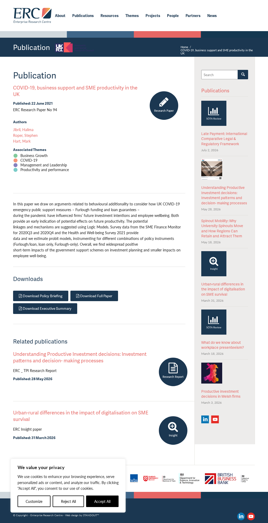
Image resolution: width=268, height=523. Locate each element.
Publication (31, 47)
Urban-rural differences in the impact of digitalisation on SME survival (80, 416)
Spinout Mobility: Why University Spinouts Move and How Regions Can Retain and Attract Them (222, 228)
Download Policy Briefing (42, 295)
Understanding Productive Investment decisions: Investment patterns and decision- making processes (80, 357)
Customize (34, 501)
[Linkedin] (205, 419)
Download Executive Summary (46, 308)
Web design (72, 515)
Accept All (102, 501)
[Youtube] (215, 419)
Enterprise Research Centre (46, 515)
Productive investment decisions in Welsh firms (221, 394)
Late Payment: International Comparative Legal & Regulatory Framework (224, 138)
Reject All (68, 501)
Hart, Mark (22, 141)
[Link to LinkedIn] (241, 516)
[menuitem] (60, 15)
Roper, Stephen (25, 135)
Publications (215, 90)
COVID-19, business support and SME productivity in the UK (75, 91)
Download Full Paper (95, 295)
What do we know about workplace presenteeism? (222, 345)
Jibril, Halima (23, 129)
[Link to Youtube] (251, 516)
